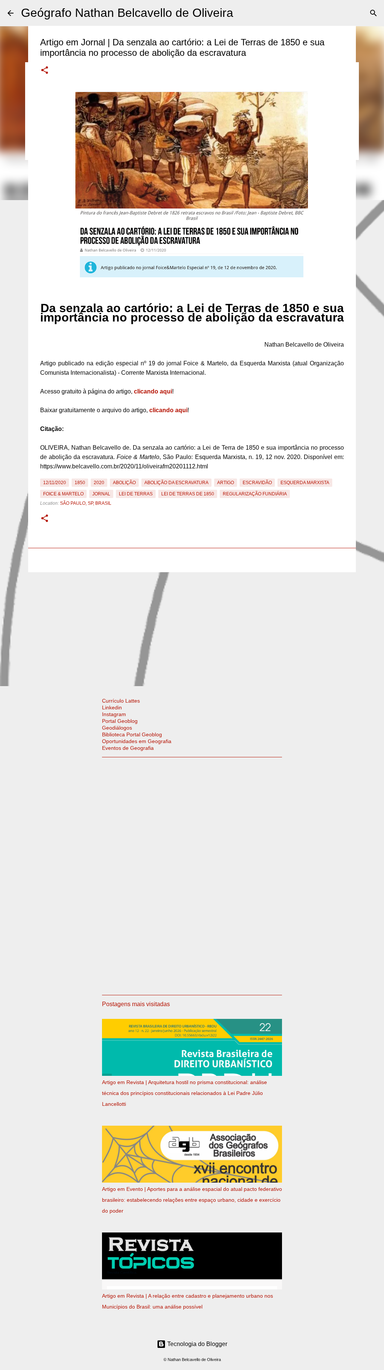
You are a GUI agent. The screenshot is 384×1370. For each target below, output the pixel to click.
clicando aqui (153, 391)
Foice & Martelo (63, 494)
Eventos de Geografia (128, 748)
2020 (99, 482)
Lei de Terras (136, 494)
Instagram (114, 714)
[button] (44, 71)
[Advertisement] (192, 627)
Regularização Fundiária (255, 494)
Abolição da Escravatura (176, 482)
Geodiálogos (117, 728)
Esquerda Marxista (304, 482)
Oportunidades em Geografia (136, 741)
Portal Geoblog (120, 721)
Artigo (225, 482)
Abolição (124, 482)
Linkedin (112, 707)
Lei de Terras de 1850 (187, 494)
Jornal (101, 494)
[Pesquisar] (373, 13)
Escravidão (257, 482)
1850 (80, 482)
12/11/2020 (54, 482)
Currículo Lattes (121, 701)
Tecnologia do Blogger (196, 1344)
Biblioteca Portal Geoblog (132, 734)
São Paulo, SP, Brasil (85, 503)
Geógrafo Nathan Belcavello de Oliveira (127, 12)
